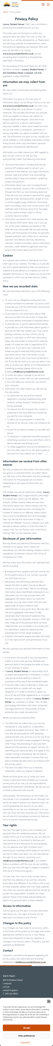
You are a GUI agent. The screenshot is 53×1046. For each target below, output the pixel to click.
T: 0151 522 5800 (10, 993)
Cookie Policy (25, 1042)
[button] (48, 1001)
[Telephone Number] (43, 4)
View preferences (26, 1035)
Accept (26, 1028)
